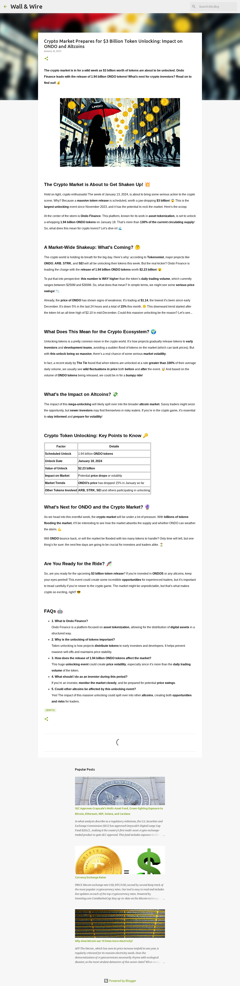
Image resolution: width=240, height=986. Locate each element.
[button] (46, 58)
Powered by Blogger (122, 980)
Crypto (50, 710)
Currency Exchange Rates (90, 877)
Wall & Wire (26, 6)
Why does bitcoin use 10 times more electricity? (104, 940)
